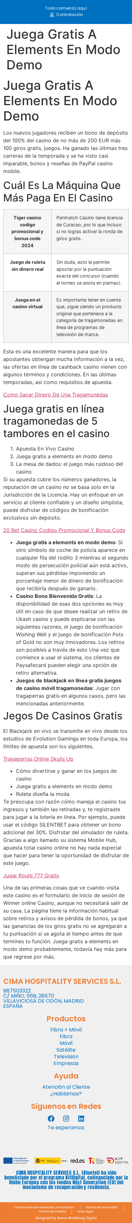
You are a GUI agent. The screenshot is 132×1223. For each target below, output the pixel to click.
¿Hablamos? (66, 1093)
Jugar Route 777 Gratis (31, 875)
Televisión (66, 1056)
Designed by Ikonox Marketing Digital (66, 1218)
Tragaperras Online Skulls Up (38, 759)
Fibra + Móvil (66, 1029)
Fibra (66, 1036)
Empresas (66, 1063)
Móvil (66, 1043)
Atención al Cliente (66, 1087)
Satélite (66, 1050)
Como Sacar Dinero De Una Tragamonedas (55, 394)
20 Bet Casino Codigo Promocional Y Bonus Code (64, 530)
